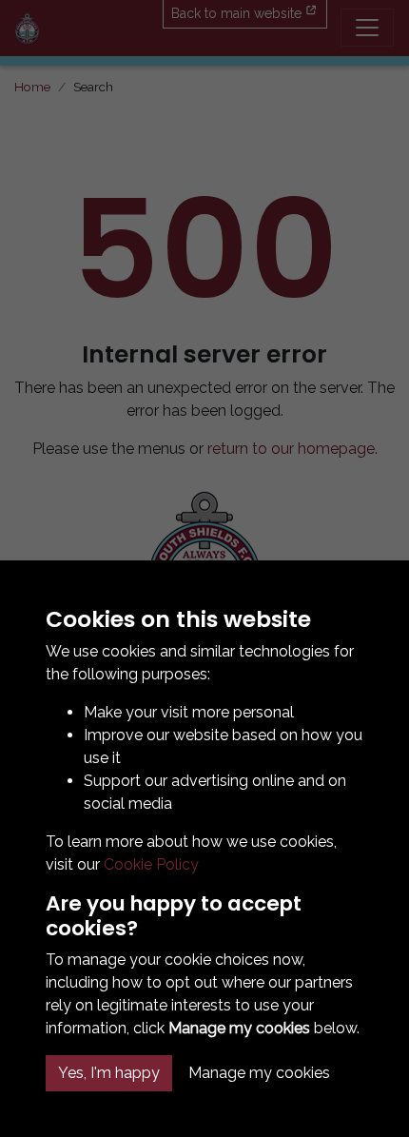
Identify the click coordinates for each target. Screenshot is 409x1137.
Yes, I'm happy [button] (109, 1073)
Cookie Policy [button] (151, 864)
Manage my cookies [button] (259, 1073)
